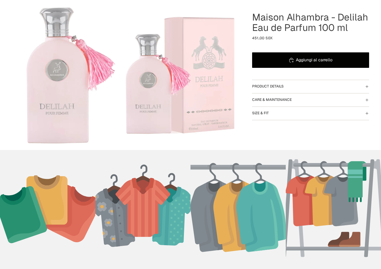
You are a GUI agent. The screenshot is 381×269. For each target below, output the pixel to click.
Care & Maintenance (272, 99)
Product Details (268, 86)
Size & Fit (260, 113)
